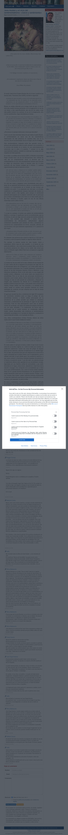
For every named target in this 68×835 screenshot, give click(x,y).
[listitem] (34, 412)
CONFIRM (22, 439)
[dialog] (34, 417)
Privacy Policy (43, 445)
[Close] (62, 389)
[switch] (54, 416)
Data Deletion (24, 445)
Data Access (34, 445)
